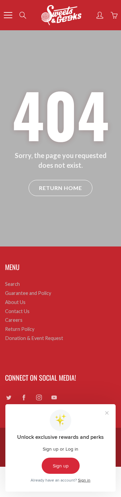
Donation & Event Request (34, 338)
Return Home (60, 188)
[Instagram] (39, 398)
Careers (14, 320)
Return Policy (19, 329)
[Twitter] (8, 398)
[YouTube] (54, 398)
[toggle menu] (8, 15)
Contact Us (17, 311)
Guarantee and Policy (28, 293)
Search (12, 284)
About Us (15, 302)
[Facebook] (24, 398)
